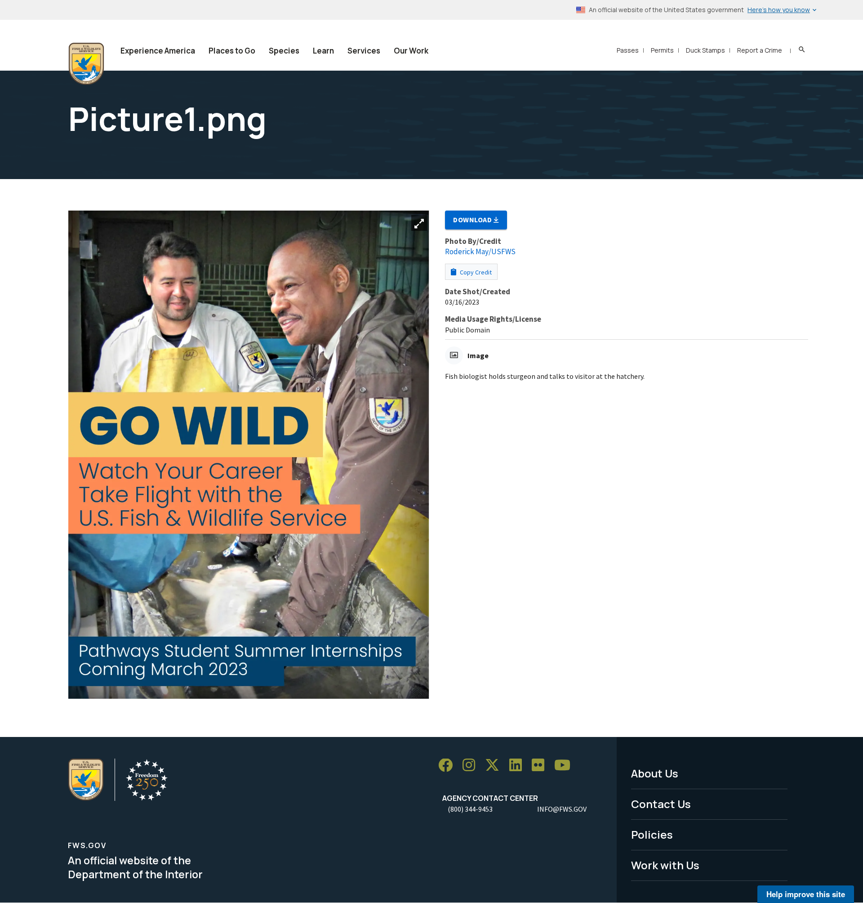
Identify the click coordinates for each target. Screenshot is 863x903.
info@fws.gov (562, 808)
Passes (628, 50)
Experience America (157, 50)
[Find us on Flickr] (541, 766)
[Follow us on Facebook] (448, 766)
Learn (323, 50)
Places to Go (232, 50)
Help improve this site (805, 894)
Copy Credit (475, 272)
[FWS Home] (86, 63)
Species (284, 50)
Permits (662, 50)
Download (473, 219)
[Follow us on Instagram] (472, 766)
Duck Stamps (705, 50)
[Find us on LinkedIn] (518, 766)
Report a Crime (759, 50)
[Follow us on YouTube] (565, 766)
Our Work (411, 50)
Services (363, 50)
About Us (654, 773)
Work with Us (665, 865)
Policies (652, 834)
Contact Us (661, 803)
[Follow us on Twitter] (495, 766)
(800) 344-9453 (470, 808)
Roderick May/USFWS (480, 251)
